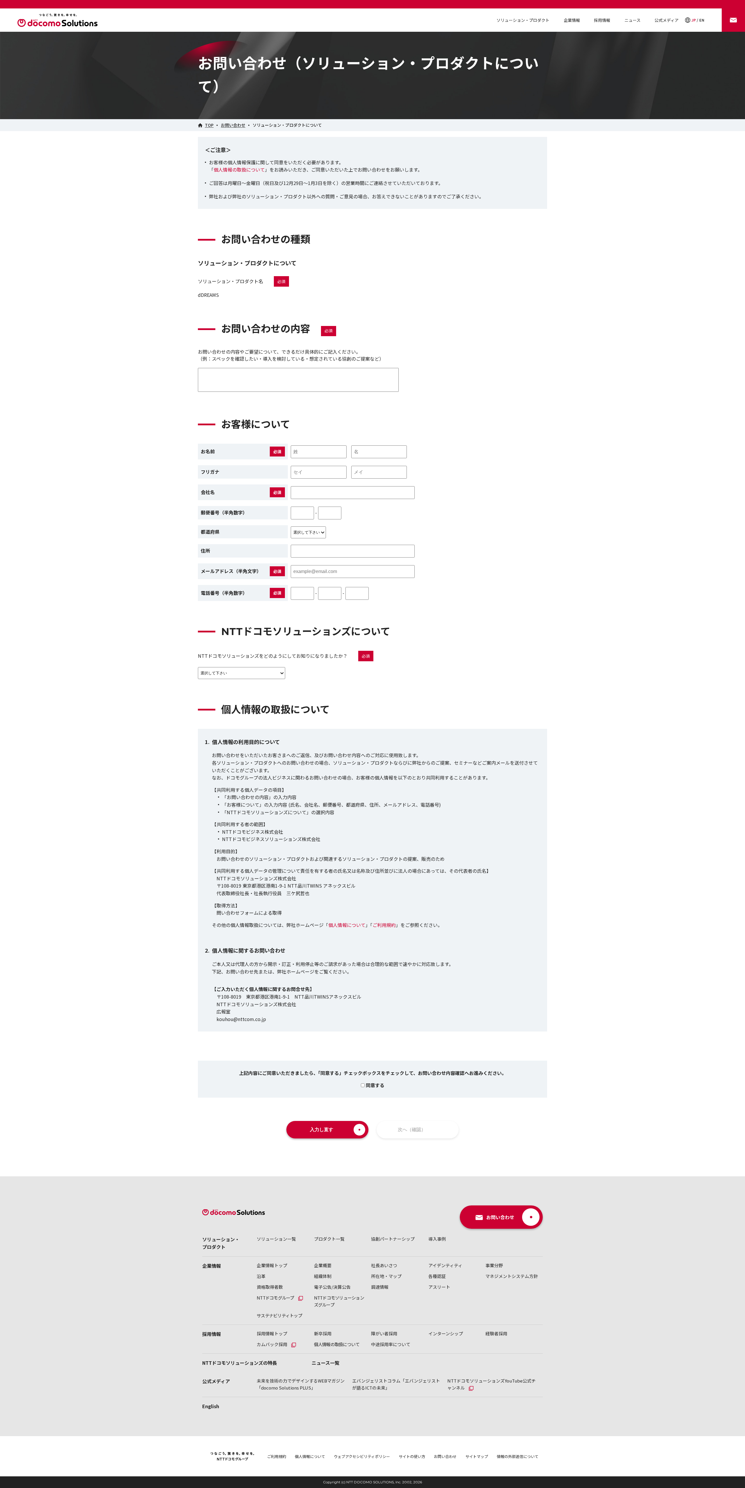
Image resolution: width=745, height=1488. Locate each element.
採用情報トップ (272, 1333)
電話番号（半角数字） (224, 592)
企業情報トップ (272, 1265)
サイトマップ (476, 1456)
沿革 (261, 1276)
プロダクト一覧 (329, 1239)
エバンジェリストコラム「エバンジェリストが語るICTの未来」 (396, 1384)
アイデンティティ (445, 1265)
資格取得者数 (270, 1287)
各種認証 (437, 1276)
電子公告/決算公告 (332, 1287)
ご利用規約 (384, 924)
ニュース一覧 (325, 1362)
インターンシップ (445, 1333)
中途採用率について (390, 1344)
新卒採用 (322, 1333)
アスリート (439, 1287)
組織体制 (322, 1276)
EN (701, 20)
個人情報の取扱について (239, 169)
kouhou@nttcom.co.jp (241, 1018)
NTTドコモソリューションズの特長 (239, 1362)
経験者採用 (496, 1333)
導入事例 (437, 1239)
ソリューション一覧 (276, 1239)
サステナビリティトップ (279, 1315)
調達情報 (380, 1287)
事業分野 (494, 1265)
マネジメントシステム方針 (511, 1276)
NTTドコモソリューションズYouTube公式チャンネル (491, 1384)
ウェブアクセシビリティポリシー (362, 1456)
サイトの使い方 (412, 1456)
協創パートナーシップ (393, 1239)
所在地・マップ (386, 1276)
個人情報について (347, 924)
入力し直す (321, 1129)
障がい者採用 (384, 1333)
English (210, 1406)
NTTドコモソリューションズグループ (339, 1301)
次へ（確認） (412, 1129)
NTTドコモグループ (275, 1298)
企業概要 (322, 1265)
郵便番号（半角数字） (224, 512)
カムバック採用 (272, 1344)
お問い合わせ (445, 1456)
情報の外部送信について (517, 1456)
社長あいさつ (384, 1265)
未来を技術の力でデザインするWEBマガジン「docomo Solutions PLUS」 (301, 1384)
